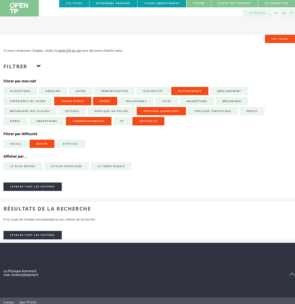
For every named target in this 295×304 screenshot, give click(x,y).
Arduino (53, 91)
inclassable (136, 101)
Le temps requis (111, 166)
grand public (73, 101)
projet (252, 111)
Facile (15, 144)
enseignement (229, 91)
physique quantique (161, 111)
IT (291, 13)
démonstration (114, 91)
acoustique (20, 91)
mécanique (232, 101)
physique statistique (213, 111)
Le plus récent (22, 166)
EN (284, 13)
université (148, 121)
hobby (105, 101)
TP (122, 121)
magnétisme (197, 101)
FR (276, 13)
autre (81, 91)
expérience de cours (28, 101)
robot (15, 121)
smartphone (46, 121)
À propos (257, 13)
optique (72, 111)
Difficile (70, 144)
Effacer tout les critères (32, 186)
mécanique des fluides (30, 111)
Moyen (42, 144)
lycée (166, 101)
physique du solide (111, 111)
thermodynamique (89, 121)
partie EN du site (69, 50)
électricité (153, 91)
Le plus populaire (66, 166)
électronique (190, 91)
